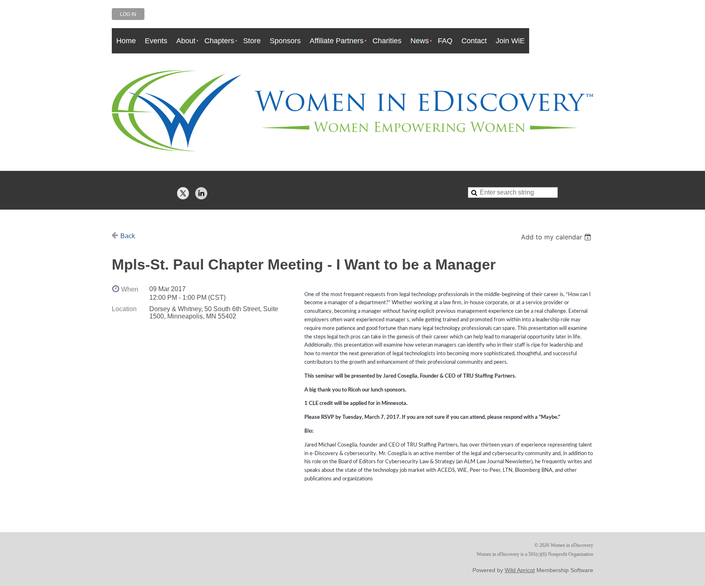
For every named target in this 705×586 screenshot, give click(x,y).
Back (127, 235)
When (129, 289)
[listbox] (557, 237)
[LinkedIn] (201, 193)
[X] (183, 193)
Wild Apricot (520, 570)
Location (124, 308)
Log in (128, 14)
